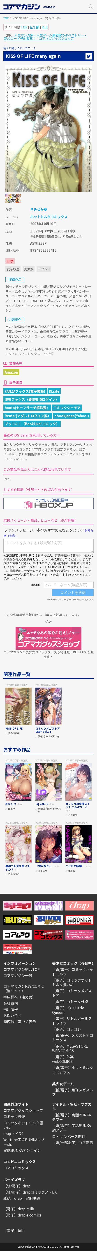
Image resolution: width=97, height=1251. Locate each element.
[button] (91, 6)
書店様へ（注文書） (19, 997)
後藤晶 (71, 870)
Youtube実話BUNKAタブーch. (23, 1142)
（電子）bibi (14, 1230)
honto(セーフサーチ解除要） (27, 407)
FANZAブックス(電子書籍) (25, 391)
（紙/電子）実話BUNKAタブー (71, 1117)
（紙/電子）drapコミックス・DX (30, 1192)
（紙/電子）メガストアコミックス (72, 1037)
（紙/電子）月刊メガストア (72, 1092)
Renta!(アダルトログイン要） (28, 415)
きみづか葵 (38, 209)
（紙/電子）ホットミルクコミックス (72, 1070)
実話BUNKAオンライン (22, 1150)
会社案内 (10, 1003)
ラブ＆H (44, 269)
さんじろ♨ (13, 874)
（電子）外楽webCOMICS (63, 1059)
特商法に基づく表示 (19, 1021)
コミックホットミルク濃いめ (23, 1125)
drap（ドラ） (14, 1133)
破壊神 (11, 808)
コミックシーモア (67, 407)
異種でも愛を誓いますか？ (17, 867)
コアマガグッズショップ (23, 1110)
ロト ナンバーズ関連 (68, 1136)
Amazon (11, 372)
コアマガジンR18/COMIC (23, 986)
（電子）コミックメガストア (72, 993)
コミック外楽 (14, 1116)
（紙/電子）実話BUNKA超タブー (71, 1128)
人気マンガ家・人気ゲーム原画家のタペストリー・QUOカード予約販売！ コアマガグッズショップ (45, 37)
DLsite (54, 391)
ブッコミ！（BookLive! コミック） (32, 423)
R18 (45, 27)
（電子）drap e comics (22, 1215)
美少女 (28, 269)
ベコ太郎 (72, 815)
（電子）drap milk (18, 1209)
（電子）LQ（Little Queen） (68, 1010)
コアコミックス (16, 1167)
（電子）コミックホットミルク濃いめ (72, 982)
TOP (6, 18)
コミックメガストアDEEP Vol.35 (47, 729)
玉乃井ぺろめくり (52, 808)
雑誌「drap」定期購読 (21, 1198)
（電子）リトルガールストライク (72, 1021)
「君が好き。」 (44, 866)
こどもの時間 (74, 866)
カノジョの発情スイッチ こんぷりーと (77, 805)
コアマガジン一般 (17, 975)
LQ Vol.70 (41, 804)
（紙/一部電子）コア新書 (72, 1142)
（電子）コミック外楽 (70, 1001)
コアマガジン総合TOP (21, 969)
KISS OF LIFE (14, 728)
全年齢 (34, 27)
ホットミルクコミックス (48, 216)
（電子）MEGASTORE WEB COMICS (70, 1048)
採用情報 (10, 1009)
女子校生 (13, 269)
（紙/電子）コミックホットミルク (72, 972)
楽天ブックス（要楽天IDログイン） (32, 399)
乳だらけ (10, 804)
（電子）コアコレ (66, 1029)
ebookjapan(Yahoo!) (72, 415)
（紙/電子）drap (16, 1186)
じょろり (42, 870)
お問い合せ (12, 1015)
